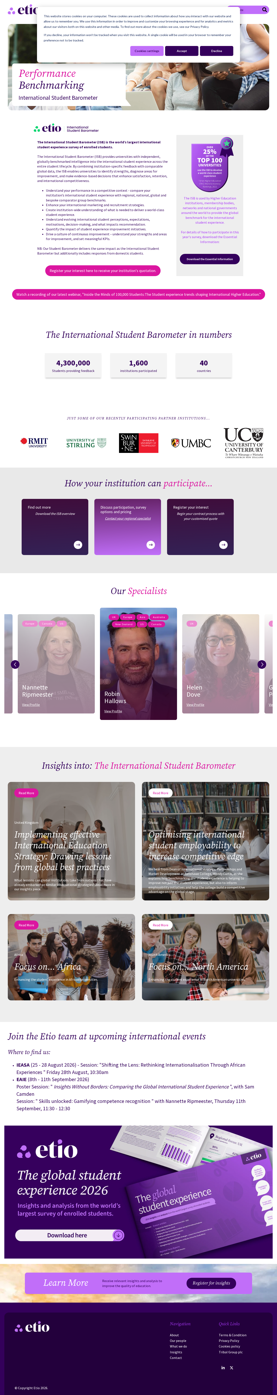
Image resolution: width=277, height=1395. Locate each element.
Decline (216, 51)
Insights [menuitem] (176, 1352)
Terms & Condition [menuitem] (232, 1335)
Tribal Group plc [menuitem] (231, 1352)
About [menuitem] (174, 1335)
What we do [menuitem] (178, 1346)
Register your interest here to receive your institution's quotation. (103, 270)
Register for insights (211, 1283)
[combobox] (247, 10)
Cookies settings (147, 51)
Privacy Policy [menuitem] (229, 1340)
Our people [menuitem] (178, 1340)
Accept (182, 51)
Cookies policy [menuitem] (229, 1346)
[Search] (264, 10)
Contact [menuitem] (176, 1357)
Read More (26, 793)
